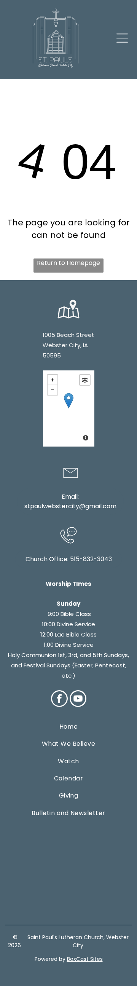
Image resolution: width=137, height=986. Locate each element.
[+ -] (68, 408)
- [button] (52, 390)
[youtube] (78, 699)
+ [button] (52, 380)
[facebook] (59, 699)
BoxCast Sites (85, 959)
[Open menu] (122, 38)
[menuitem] (68, 726)
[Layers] (85, 380)
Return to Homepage (68, 262)
